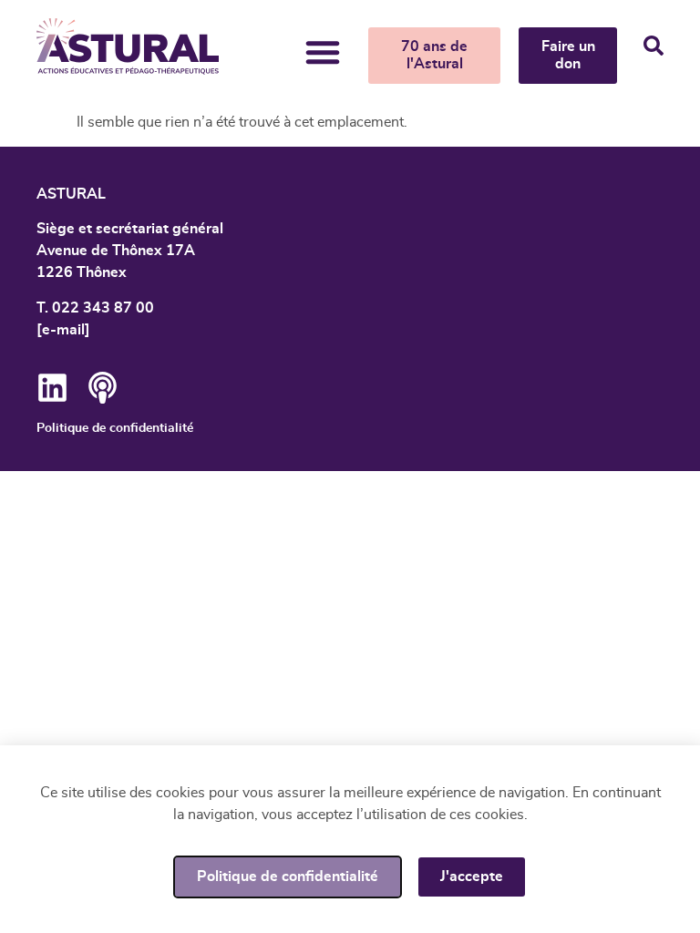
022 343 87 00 (103, 308)
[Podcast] (102, 388)
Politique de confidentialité (114, 428)
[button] (322, 52)
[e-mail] (63, 330)
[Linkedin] (52, 388)
